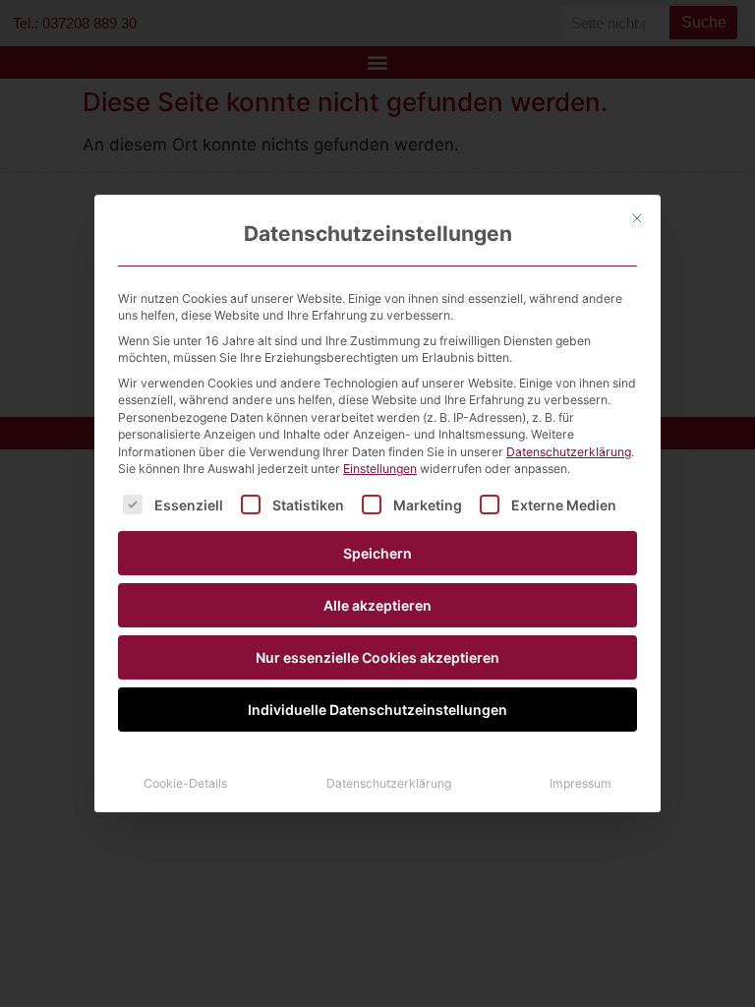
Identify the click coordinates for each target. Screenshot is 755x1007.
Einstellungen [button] (380, 468)
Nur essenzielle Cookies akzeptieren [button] (377, 657)
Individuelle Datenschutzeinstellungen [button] (377, 709)
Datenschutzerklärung (568, 451)
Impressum (580, 783)
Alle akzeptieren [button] (377, 605)
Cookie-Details (185, 783)
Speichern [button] (377, 553)
